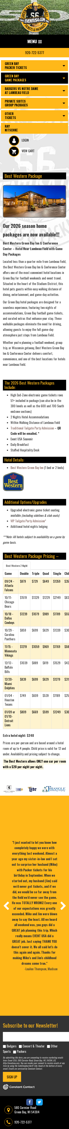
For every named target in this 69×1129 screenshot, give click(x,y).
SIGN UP (12, 1076)
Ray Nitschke (11, 128)
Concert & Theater (34, 1046)
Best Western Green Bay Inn (27, 467)
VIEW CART (27, 151)
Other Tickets (10, 115)
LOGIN (25, 140)
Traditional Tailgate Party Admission (33, 428)
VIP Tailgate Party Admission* (28, 521)
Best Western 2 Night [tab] (17, 566)
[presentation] (6, 905)
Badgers (11, 1046)
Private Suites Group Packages (16, 103)
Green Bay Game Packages (15, 78)
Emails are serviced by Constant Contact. (25, 1068)
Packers (21, 1051)
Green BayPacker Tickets (16, 65)
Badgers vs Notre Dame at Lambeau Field (21, 90)
